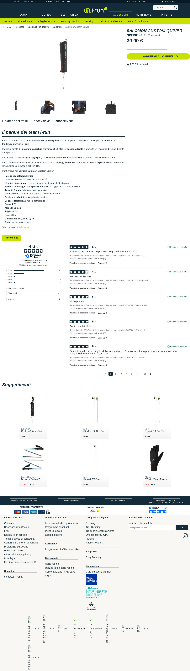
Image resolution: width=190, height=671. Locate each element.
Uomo (23, 15)
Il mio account (138, 2)
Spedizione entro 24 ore (23, 500)
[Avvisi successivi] (150, 374)
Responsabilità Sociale (16, 527)
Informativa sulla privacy (17, 554)
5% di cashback (119, 500)
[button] (147, 47)
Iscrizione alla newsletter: (141, 523)
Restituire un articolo (15, 534)
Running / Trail (69, 21)
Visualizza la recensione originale (82, 263)
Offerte (167, 15)
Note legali (10, 558)
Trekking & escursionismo (100, 531)
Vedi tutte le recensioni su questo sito (33, 265)
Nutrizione (143, 15)
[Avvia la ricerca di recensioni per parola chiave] (59, 299)
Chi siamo (9, 523)
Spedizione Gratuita (57, 2)
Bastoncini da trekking (39, 27)
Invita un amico (53, 531)
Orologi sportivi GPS (97, 534)
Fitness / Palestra (111, 21)
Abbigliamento (45, 21)
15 (145, 374)
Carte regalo (52, 563)
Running (90, 523)
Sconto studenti (53, 534)
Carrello (169, 2)
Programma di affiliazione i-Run (62, 549)
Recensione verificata (178, 247)
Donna (46, 15)
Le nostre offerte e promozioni (61, 523)
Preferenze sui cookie (16, 546)
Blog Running (93, 557)
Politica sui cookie (14, 550)
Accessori (120, 15)
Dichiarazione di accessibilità (20, 562)
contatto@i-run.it (13, 576)
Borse (7, 21)
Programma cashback (57, 527)
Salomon (57, 27)
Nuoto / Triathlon (137, 21)
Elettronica (69, 15)
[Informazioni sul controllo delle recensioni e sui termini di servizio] (46, 260)
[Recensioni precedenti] (105, 373)
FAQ (6, 531)
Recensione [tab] (11, 238)
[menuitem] (8, 21)
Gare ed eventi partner (98, 571)
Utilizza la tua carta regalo (59, 567)
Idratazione (24, 21)
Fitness (90, 538)
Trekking (89, 21)
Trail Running (93, 527)
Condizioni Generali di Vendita (21, 542)
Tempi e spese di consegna (19, 538)
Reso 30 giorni (25, 2)
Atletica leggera (94, 542)
